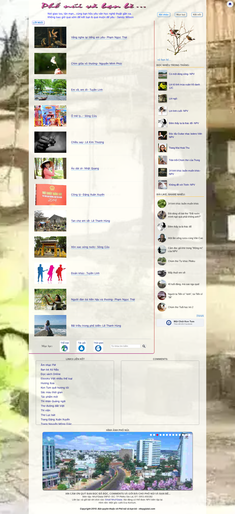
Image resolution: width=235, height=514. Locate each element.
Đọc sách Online (50, 374)
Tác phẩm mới (49, 396)
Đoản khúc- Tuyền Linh (85, 273)
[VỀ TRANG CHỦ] (230, 4)
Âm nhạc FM (48, 364)
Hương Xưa (47, 383)
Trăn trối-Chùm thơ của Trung (184, 160)
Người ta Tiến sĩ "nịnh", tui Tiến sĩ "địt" (185, 296)
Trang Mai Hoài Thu (179, 147)
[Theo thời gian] (98, 346)
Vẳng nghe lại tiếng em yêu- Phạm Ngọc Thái (99, 37)
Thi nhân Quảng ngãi (53, 401)
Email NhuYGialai (113, 499)
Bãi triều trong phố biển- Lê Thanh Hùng (96, 325)
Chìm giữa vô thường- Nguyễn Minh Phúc (96, 63)
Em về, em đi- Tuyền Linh (87, 89)
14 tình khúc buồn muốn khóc (183, 203)
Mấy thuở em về (176, 272)
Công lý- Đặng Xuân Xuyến (87, 194)
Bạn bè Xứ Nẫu (50, 369)
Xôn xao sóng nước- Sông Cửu (90, 247)
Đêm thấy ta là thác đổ (180, 226)
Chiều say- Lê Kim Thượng (87, 142)
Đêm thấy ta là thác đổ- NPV (184, 123)
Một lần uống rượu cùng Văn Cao (185, 238)
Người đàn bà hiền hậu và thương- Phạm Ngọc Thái (103, 299)
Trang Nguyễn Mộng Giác (56, 423)
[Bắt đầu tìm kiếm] (144, 346)
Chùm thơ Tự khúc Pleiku (181, 261)
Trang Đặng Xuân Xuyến (55, 419)
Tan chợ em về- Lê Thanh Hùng (90, 220)
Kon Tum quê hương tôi (55, 387)
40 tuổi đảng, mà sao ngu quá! (183, 284)
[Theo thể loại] (64, 346)
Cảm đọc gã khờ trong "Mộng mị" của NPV (185, 250)
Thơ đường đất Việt (52, 405)
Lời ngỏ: (173, 98)
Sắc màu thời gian (52, 392)
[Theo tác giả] (81, 346)
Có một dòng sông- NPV (182, 74)
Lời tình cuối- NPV (178, 110)
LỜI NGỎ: (38, 22)
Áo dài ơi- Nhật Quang (85, 168)
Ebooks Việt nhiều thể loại (56, 378)
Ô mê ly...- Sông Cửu (84, 115)
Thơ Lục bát (48, 415)
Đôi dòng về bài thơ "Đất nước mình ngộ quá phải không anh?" (184, 215)
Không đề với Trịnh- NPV (182, 184)
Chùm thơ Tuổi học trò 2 (180, 307)
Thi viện (45, 410)
